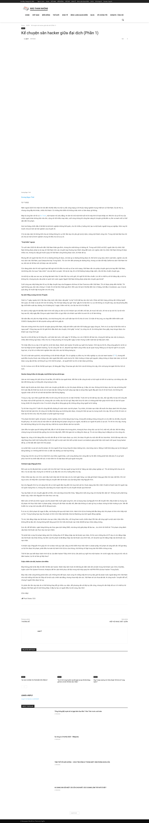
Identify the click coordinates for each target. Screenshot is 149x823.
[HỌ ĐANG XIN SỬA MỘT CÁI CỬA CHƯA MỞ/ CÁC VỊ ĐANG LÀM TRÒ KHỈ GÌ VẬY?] (37, 798)
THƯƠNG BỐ (25, 622)
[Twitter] (122, 1)
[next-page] (26, 686)
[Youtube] (127, 1)
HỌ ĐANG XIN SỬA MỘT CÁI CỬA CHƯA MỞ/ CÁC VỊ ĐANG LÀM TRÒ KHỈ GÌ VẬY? (80, 787)
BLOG (28, 25)
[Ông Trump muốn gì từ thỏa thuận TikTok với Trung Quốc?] (111, 666)
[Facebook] (116, 1)
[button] (122, 19)
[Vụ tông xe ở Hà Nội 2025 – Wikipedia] (37, 747)
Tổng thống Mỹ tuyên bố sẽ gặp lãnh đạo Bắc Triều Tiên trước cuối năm (78, 711)
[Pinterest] (45, 44)
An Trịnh (43, 216)
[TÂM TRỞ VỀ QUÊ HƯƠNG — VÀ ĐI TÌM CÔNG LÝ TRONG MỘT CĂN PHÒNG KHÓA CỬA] (37, 772)
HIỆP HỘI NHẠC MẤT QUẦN (118, 622)
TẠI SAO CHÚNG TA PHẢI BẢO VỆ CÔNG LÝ (34, 680)
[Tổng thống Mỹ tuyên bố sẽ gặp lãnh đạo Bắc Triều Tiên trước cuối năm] (37, 721)
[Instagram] (119, 1)
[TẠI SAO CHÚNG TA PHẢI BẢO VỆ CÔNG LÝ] (38, 666)
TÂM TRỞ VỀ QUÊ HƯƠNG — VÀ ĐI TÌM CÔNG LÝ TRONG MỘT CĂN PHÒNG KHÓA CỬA (82, 762)
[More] (54, 44)
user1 (27, 39)
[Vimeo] (124, 1)
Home (23, 25)
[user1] (22, 39)
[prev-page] (22, 686)
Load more (74, 813)
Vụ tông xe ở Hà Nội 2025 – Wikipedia (67, 737)
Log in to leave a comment (30, 699)
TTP (114, 355)
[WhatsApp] (50, 44)
